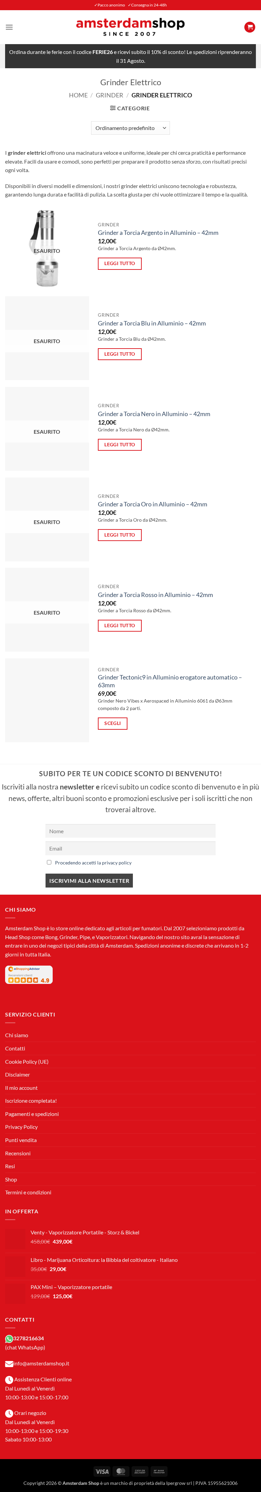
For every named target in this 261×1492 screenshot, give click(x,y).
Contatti (15, 1048)
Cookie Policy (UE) (27, 1061)
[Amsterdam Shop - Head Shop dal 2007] (130, 27)
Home (78, 95)
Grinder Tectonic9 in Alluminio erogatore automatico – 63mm (170, 681)
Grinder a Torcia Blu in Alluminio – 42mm (152, 323)
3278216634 (28, 1338)
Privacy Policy (21, 1126)
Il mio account (21, 1087)
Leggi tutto (119, 263)
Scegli (112, 723)
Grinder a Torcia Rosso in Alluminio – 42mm (155, 594)
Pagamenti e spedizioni (32, 1114)
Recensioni (18, 1153)
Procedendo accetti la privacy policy (93, 862)
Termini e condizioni (28, 1192)
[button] (9, 27)
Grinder (109, 95)
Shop (11, 1179)
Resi (10, 1166)
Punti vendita (21, 1140)
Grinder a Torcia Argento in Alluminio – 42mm (158, 232)
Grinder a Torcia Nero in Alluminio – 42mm (154, 413)
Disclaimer (17, 1074)
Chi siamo (16, 1035)
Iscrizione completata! (31, 1100)
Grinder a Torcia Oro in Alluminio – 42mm (152, 504)
